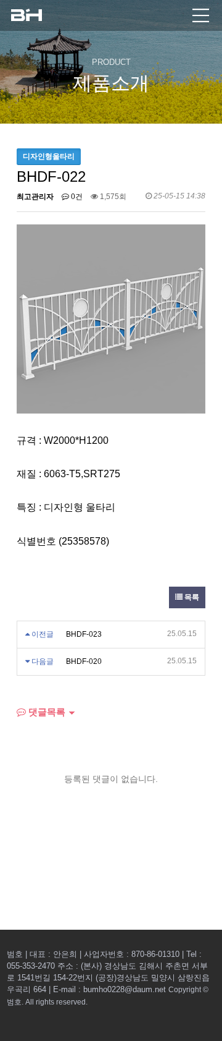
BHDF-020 (84, 661)
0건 (76, 196)
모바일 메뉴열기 (200, 15)
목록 (191, 597)
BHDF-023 (84, 634)
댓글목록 (45, 712)
